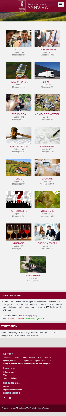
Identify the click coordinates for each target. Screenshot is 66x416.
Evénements (19, 116)
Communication (47, 52)
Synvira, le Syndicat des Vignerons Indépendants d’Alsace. (27, 360)
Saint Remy (32, 335)
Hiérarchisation (19, 84)
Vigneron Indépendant (12, 389)
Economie (47, 181)
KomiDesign (43, 408)
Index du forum (9, 372)
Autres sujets (19, 213)
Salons (18, 52)
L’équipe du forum (10, 378)
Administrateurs (17, 318)
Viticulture (47, 213)
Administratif (47, 149)
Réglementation (19, 149)
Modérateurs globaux (34, 318)
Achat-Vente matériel (47, 116)
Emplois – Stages (47, 246)
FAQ (5, 375)
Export (47, 84)
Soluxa (6, 386)
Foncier (18, 181)
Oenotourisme (33, 278)
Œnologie (18, 246)
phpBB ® (17, 408)
